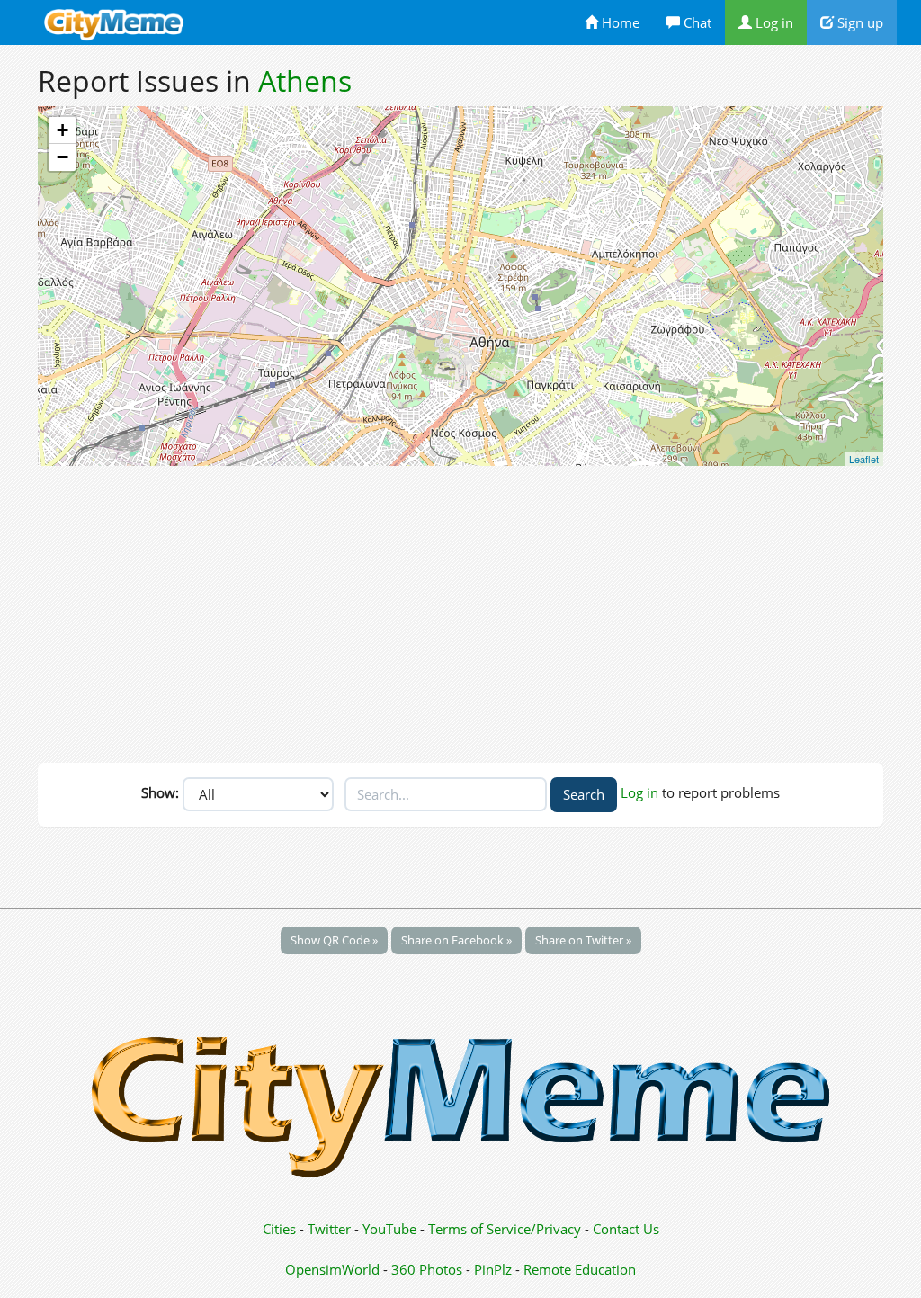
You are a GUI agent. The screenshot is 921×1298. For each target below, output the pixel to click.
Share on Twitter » (583, 940)
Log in (772, 22)
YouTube (389, 1229)
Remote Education (579, 1269)
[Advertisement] (460, 610)
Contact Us (626, 1229)
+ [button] (62, 130)
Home (618, 22)
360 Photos (426, 1269)
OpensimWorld (332, 1269)
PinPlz (493, 1269)
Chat (695, 22)
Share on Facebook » (456, 940)
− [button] (62, 157)
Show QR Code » (334, 940)
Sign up (858, 22)
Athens (305, 80)
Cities (279, 1229)
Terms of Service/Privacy (504, 1229)
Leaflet (864, 459)
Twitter (329, 1229)
